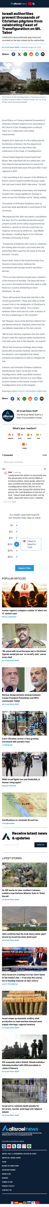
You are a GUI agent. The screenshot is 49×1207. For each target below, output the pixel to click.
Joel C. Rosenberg (9, 984)
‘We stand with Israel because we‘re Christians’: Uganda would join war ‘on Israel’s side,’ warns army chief (24, 654)
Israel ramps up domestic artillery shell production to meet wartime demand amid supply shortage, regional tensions (22, 1021)
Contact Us (7, 1190)
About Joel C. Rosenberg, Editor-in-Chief (19, 1154)
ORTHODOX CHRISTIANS (36, 391)
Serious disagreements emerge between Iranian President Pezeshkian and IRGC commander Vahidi (21, 698)
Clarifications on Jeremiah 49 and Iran (20, 820)
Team (4, 1162)
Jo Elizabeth (7, 745)
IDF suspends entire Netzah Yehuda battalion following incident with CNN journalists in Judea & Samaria (23, 1065)
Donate (5, 1178)
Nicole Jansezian (9, 617)
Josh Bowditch (8, 823)
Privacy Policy (8, 1186)
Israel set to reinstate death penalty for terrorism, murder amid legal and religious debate (22, 1109)
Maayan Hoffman (9, 786)
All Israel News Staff (10, 47)
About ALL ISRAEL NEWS (11, 1158)
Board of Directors (10, 1166)
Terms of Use (7, 1182)
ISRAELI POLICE (18, 391)
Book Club (6, 1174)
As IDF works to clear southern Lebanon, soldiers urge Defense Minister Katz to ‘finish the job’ (23, 893)
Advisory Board (8, 1170)
